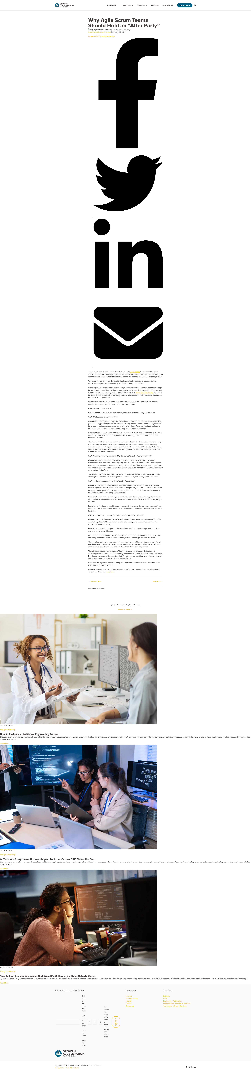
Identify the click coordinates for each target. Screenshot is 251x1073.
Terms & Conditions (72, 1068)
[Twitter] (189, 1067)
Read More (4, 744)
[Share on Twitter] (128, 217)
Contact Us (168, 5)
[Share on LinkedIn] (128, 297)
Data (165, 998)
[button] (184, 5)
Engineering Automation (172, 1001)
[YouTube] (195, 1067)
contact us (110, 572)
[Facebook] (186, 1067)
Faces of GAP (93, 36)
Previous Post (94, 581)
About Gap (112, 5)
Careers (155, 5)
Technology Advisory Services (174, 1006)
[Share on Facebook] (128, 147)
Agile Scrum (135, 372)
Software (166, 996)
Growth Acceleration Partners (99, 32)
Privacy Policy (59, 1068)
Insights (141, 5)
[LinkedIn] (192, 1067)
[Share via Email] (128, 367)
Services (127, 5)
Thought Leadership (107, 36)
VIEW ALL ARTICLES (125, 609)
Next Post (158, 581)
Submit (116, 1022)
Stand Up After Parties (144, 392)
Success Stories (132, 998)
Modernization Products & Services (176, 1003)
